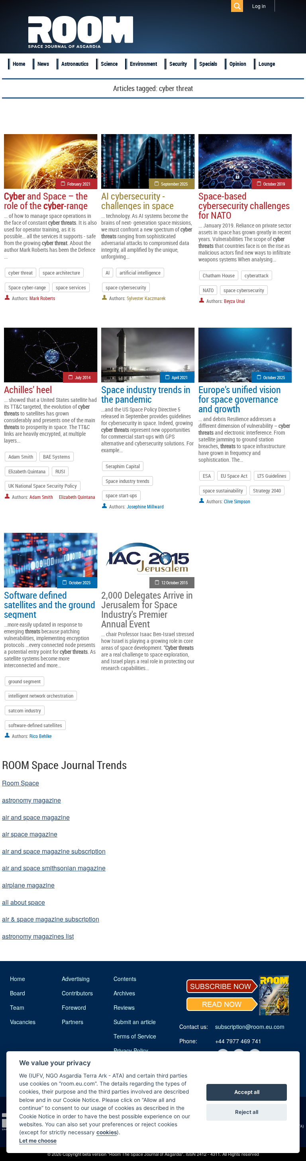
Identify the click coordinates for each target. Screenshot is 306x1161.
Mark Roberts (42, 298)
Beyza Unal (234, 301)
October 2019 (274, 184)
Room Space (20, 782)
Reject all (246, 1112)
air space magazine (29, 834)
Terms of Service (135, 1036)
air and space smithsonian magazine (54, 867)
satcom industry (24, 710)
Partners (72, 1022)
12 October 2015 (174, 582)
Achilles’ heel (28, 389)
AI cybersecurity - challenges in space (137, 200)
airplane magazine (28, 885)
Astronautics (74, 63)
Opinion (238, 63)
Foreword (74, 1007)
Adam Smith (20, 456)
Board (17, 993)
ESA (207, 475)
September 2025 (174, 184)
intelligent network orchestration (40, 695)
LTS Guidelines (271, 475)
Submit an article (135, 1022)
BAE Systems (56, 456)
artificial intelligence (140, 272)
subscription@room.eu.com (249, 1026)
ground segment (24, 681)
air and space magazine (36, 817)
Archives (124, 993)
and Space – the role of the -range (46, 200)
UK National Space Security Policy (42, 485)
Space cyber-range (27, 287)
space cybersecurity (126, 287)
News (43, 63)
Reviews (124, 1007)
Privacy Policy (131, 1050)
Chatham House (219, 275)
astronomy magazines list (38, 936)
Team (17, 1007)
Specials (208, 63)
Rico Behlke (40, 736)
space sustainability (223, 490)
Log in (259, 5)
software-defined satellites (35, 725)
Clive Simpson (237, 501)
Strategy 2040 (267, 490)
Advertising (76, 978)
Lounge (267, 63)
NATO (208, 290)
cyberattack (257, 275)
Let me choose (38, 1140)
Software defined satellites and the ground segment (49, 604)
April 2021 (180, 377)
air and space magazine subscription (54, 851)
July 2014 (82, 377)
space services (71, 287)
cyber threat (20, 272)
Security (178, 63)
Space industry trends (127, 481)
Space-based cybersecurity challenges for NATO (244, 205)
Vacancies (22, 1022)
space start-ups (121, 495)
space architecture (61, 272)
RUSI (60, 471)
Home (19, 63)
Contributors (77, 993)
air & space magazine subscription (50, 919)
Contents (125, 978)
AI (108, 272)
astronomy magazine (31, 800)
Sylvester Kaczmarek (146, 298)
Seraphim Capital (123, 466)
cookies (106, 1132)
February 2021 (78, 184)
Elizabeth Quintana (26, 471)
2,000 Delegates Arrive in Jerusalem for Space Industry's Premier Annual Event (147, 609)
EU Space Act (234, 475)
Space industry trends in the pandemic (145, 394)
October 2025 (274, 377)
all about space (23, 902)
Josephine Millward (145, 506)
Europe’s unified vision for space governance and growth (239, 399)
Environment (143, 63)
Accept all (246, 1092)
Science (109, 63)
